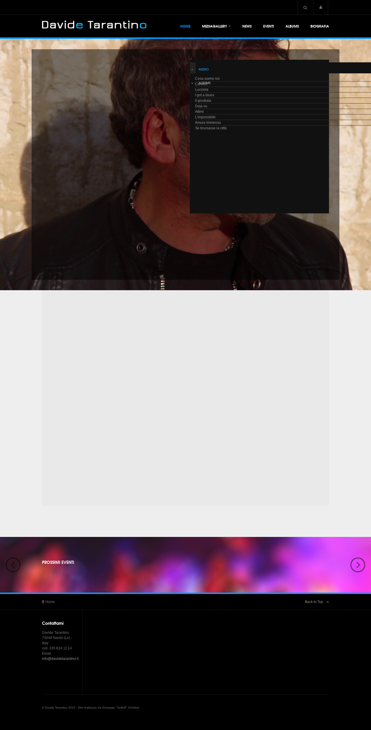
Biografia (319, 26)
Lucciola (201, 90)
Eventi (268, 26)
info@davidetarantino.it (60, 659)
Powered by (302, 712)
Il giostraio (203, 101)
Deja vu (201, 106)
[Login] (320, 7)
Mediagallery (214, 26)
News (247, 26)
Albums (292, 26)
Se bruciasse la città (211, 128)
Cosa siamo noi (207, 79)
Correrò (201, 84)
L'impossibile (205, 117)
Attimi (199, 112)
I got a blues (204, 95)
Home (185, 26)
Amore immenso (208, 123)
